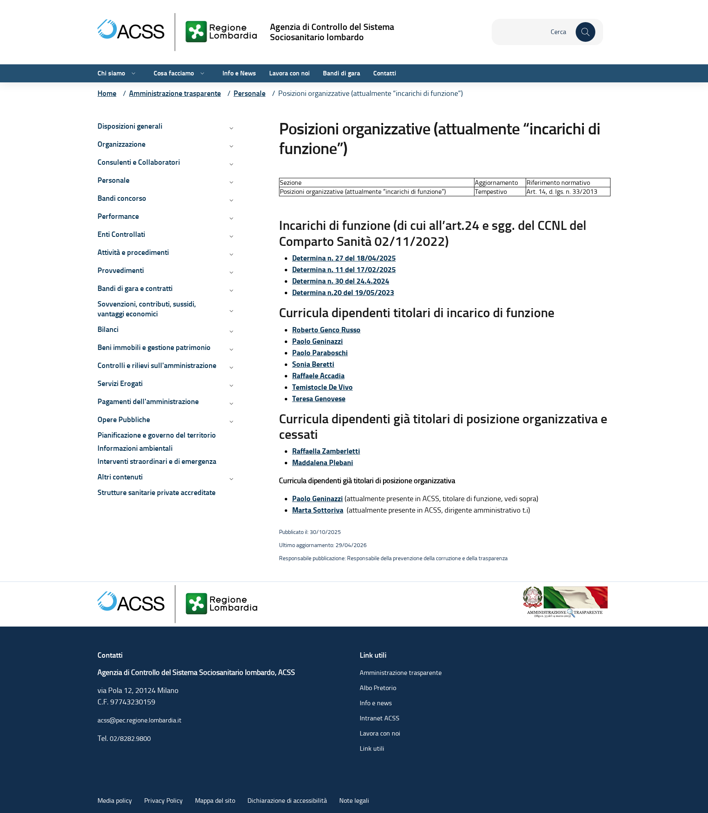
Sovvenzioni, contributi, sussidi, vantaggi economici (147, 309)
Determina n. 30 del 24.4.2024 (340, 281)
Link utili (372, 748)
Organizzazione (121, 144)
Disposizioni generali (130, 126)
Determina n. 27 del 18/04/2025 (344, 258)
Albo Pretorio (378, 688)
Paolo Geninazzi (317, 341)
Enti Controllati (121, 234)
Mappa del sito (215, 800)
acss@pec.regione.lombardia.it (140, 720)
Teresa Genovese (318, 398)
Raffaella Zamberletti (326, 451)
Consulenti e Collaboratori (139, 162)
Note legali (354, 800)
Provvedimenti (121, 270)
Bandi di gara (341, 73)
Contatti (384, 73)
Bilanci (108, 329)
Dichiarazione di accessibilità (287, 800)
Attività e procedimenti (133, 252)
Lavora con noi (289, 73)
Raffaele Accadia (318, 375)
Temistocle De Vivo (322, 387)
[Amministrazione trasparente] (565, 600)
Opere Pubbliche (124, 419)
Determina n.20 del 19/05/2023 (343, 292)
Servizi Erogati (120, 383)
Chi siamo (111, 73)
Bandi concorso (122, 198)
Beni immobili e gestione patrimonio (154, 347)
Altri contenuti (120, 476)
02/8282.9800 (130, 739)
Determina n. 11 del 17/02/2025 (344, 269)
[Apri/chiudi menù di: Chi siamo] (133, 73)
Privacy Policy (163, 800)
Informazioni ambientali (135, 448)
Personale (113, 180)
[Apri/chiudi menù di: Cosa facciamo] (201, 73)
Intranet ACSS (379, 718)
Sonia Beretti (313, 364)
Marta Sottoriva (317, 510)
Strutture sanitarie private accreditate (157, 492)
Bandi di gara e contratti (135, 288)
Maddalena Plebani (322, 462)
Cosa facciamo (174, 73)
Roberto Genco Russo (326, 329)
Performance (118, 216)
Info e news (376, 703)
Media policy (115, 800)
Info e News (239, 73)
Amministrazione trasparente (401, 673)
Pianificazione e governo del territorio (157, 435)
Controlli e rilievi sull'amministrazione (157, 365)
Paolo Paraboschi (320, 352)
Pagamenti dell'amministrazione (148, 401)
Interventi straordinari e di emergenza (157, 461)
